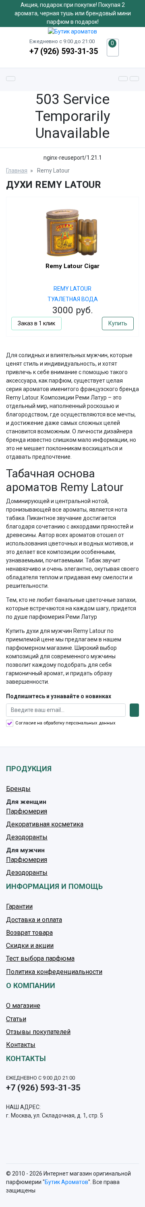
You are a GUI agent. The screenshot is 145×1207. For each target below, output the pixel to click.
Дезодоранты (27, 837)
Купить (117, 323)
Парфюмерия (26, 811)
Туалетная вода (73, 299)
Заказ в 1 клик (36, 323)
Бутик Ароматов (66, 1182)
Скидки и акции (30, 945)
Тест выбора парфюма (40, 958)
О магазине (23, 1005)
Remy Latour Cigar (72, 266)
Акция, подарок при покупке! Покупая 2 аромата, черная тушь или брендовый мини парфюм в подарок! (72, 13)
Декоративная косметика (44, 824)
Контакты (20, 1045)
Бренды (18, 789)
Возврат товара (29, 932)
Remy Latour (72, 288)
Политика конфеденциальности (54, 972)
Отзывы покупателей (38, 1032)
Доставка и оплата (34, 920)
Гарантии (19, 906)
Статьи (16, 1019)
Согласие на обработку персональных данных (65, 723)
